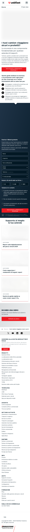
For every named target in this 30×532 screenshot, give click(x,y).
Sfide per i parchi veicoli (8, 500)
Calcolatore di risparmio (8, 486)
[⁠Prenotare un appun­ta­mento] (26, 3)
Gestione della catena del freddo (11, 384)
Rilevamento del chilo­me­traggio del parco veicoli (13, 372)
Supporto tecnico (6, 477)
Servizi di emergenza (7, 427)
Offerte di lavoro (6, 470)
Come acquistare (6, 404)
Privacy (4, 457)
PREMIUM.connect (7, 367)
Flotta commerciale (7, 429)
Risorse (6, 329)
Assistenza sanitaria (7, 425)
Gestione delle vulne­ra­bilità (9, 468)
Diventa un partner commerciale (10, 445)
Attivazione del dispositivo (9, 482)
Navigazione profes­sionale (9, 369)
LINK (3, 392)
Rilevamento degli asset (8, 378)
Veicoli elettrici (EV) (7, 380)
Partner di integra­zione (8, 443)
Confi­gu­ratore (5, 484)
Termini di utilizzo (6, 463)
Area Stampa (5, 472)
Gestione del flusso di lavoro (9, 363)
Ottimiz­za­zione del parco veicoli (10, 361)
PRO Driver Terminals (7, 394)
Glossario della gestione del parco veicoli (13, 494)
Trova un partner (6, 409)
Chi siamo (4, 466)
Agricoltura (5, 435)
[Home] (2, 329)
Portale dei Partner (7, 452)
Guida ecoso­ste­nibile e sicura (9, 365)
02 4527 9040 (6, 505)
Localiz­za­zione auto (7, 359)
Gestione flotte (6, 355)
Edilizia (3, 431)
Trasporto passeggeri (7, 420)
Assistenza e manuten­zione (9, 414)
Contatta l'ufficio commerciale (10, 406)
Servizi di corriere (6, 418)
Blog (3, 491)
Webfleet (4, 389)
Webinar (4, 498)
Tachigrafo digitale (7, 375)
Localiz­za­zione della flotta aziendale (11, 357)
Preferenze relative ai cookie (9, 459)
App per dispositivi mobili (8, 398)
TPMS (3, 382)
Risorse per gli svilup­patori (9, 449)
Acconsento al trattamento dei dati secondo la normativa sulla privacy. (15, 204)
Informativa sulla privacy (13, 215)
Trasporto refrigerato (7, 433)
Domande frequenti (7, 480)
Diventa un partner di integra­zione (11, 447)
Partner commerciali (7, 441)
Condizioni (4, 461)
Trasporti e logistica (7, 416)
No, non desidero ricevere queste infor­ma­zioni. (15, 199)
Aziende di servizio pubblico (9, 423)
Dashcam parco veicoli (8, 396)
